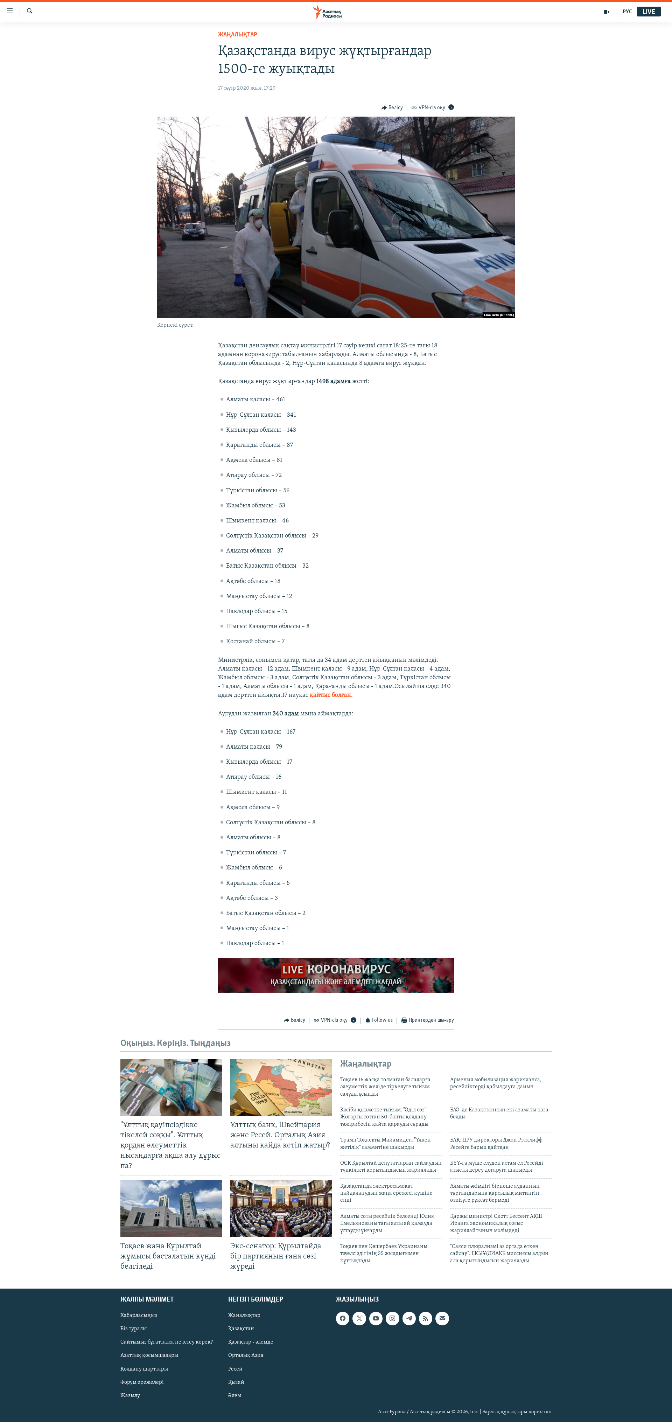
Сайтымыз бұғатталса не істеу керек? (166, 1342)
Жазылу (130, 1396)
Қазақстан (241, 1329)
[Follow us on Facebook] (342, 1318)
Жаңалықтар (244, 1316)
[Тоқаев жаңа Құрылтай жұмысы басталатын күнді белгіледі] (171, 1208)
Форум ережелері (142, 1382)
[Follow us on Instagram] (392, 1318)
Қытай (236, 1382)
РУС (627, 12)
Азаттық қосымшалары (149, 1356)
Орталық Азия (246, 1356)
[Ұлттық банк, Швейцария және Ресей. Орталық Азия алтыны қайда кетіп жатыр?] (281, 1087)
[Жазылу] (442, 1318)
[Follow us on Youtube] (376, 1318)
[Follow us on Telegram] (409, 1318)
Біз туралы (133, 1329)
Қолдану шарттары (144, 1369)
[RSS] (425, 1318)
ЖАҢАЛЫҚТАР (237, 35)
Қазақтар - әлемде (250, 1342)
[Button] (392, 107)
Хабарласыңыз (138, 1316)
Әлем (234, 1396)
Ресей (235, 1369)
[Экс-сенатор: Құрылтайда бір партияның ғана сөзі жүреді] (281, 1208)
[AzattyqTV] (606, 12)
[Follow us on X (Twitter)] (359, 1318)
